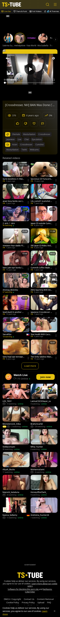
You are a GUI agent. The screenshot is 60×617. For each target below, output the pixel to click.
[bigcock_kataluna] (16, 486)
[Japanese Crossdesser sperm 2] (44, 305)
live (19, 139)
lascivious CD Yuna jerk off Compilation (41, 179)
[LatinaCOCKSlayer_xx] (44, 394)
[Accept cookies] (54, 611)
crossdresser (44, 134)
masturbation (29, 134)
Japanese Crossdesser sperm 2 (41, 312)
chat (26, 139)
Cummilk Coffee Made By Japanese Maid (41, 268)
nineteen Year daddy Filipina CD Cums (13, 246)
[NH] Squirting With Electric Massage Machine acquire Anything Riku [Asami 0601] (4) (41, 290)
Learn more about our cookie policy (42, 585)
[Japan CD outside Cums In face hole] (44, 216)
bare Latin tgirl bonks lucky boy (13, 268)
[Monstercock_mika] (16, 417)
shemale (16, 134)
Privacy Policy (28, 602)
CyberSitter (30, 591)
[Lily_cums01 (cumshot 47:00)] (44, 194)
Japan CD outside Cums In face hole (41, 223)
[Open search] (47, 4)
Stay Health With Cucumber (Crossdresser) (41, 334)
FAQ (49, 602)
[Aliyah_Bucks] (16, 463)
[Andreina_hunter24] (44, 508)
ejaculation (37, 139)
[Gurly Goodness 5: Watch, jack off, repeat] (16, 172)
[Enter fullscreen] (53, 79)
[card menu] (28, 180)
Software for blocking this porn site (23, 589)
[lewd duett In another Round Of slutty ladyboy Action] (16, 305)
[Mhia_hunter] (44, 440)
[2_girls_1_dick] (16, 216)
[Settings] (53, 58)
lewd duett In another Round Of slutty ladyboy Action (13, 312)
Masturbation (12, 149)
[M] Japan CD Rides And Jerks (41, 246)
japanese (10, 139)
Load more (30, 365)
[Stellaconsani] (16, 440)
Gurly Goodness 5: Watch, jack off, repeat (13, 179)
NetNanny (47, 589)
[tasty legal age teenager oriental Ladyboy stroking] (16, 350)
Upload (40, 602)
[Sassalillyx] (16, 327)
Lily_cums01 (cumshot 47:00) (41, 201)
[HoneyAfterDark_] (44, 486)
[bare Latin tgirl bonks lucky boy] (16, 261)
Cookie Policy (12, 602)
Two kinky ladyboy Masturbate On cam (41, 357)
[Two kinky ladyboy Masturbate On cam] (44, 350)
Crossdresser (26, 144)
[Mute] (7, 58)
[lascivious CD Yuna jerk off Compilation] (44, 172)
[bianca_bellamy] (16, 508)
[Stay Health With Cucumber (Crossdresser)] (44, 327)
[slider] (30, 83)
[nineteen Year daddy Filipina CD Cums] (16, 238)
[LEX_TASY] (16, 394)
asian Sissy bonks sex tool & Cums (13, 201)
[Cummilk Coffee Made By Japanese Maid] (44, 261)
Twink (24, 149)
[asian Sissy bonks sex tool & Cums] (16, 194)
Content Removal (45, 599)
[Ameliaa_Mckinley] (16, 283)
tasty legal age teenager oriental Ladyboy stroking (13, 357)
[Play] (30, 69)
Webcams (34, 149)
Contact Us (29, 599)
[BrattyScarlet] (44, 417)
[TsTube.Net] (11, 4)
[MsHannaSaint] (44, 463)
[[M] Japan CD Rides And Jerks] (44, 238)
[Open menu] (55, 4)
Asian (14, 144)
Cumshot (40, 144)
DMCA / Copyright (12, 599)
